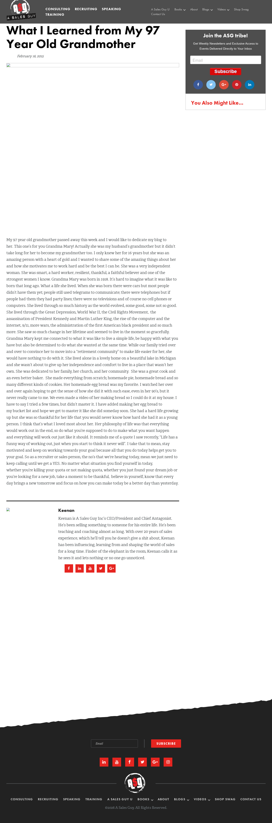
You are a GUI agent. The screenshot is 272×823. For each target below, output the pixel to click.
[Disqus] (136, 628)
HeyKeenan (225, 18)
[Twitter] (211, 84)
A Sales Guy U (160, 9)
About (194, 9)
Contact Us (158, 14)
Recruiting (86, 9)
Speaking (111, 9)
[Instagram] (168, 762)
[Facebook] (198, 84)
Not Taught (182, 23)
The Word (224, 23)
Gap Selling (183, 18)
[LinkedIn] (104, 762)
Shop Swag (241, 9)
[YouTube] (116, 762)
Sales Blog (210, 18)
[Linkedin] (249, 84)
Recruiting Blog (212, 23)
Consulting (57, 9)
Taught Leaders (227, 27)
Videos (222, 9)
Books (178, 9)
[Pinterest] (237, 84)
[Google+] (224, 84)
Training (54, 14)
